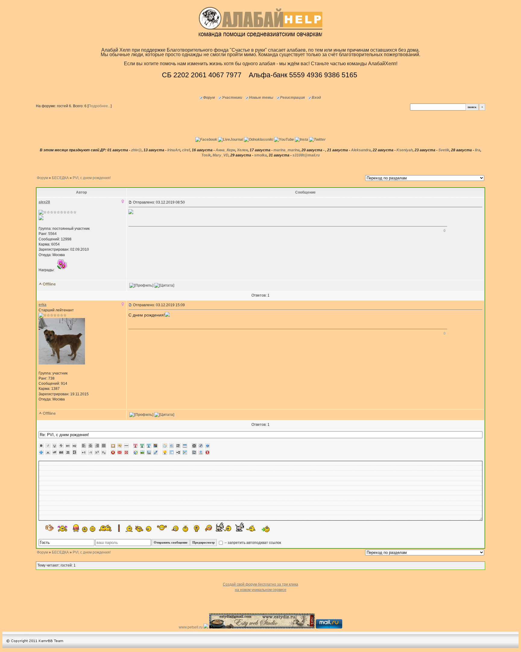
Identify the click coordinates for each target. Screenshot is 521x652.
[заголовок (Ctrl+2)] (74, 445)
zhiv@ (136, 150)
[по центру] (90, 445)
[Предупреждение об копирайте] (126, 452)
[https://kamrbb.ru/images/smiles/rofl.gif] (174, 528)
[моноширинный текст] (67, 452)
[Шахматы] (194, 445)
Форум (209, 97)
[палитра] (155, 445)
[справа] (97, 445)
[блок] (171, 445)
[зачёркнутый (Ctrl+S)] (61, 445)
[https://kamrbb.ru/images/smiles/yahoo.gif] (162, 528)
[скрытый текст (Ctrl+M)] (178, 445)
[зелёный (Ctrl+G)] (142, 445)
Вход (316, 97)
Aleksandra (361, 150)
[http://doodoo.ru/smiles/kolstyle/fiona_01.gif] (223, 527)
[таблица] (184, 445)
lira (477, 150)
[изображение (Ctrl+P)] (142, 452)
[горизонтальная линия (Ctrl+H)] (126, 445)
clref (186, 150)
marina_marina (286, 150)
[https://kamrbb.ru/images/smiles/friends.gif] (105, 528)
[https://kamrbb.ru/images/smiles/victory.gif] (139, 528)
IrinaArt (173, 150)
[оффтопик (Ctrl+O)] (54, 452)
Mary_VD (221, 155)
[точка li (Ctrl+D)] (171, 452)
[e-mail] (119, 452)
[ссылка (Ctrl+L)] (149, 452)
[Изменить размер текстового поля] (41, 452)
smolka (260, 155)
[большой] (83, 452)
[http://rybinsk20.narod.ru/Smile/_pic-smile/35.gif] (76, 528)
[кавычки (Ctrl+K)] (119, 445)
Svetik (443, 150)
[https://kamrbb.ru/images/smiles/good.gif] (149, 528)
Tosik (206, 155)
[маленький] (90, 452)
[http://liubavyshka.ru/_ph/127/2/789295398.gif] (62, 528)
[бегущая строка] (48, 452)
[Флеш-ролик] (200, 445)
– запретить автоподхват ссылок (252, 543)
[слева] (83, 445)
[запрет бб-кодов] (113, 452)
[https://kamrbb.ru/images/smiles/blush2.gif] (208, 528)
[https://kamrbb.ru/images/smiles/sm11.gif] (84, 529)
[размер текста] (74, 452)
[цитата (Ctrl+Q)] (165, 445)
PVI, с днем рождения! (92, 178)
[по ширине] (103, 445)
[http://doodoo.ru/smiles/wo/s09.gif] (50, 528)
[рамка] (113, 445)
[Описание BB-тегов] (207, 445)
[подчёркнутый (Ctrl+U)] (54, 445)
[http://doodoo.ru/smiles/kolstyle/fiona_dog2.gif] (245, 527)
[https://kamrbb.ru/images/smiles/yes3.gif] (93, 528)
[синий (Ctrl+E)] (149, 445)
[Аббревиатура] (61, 452)
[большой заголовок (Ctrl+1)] (67, 445)
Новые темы (261, 97)
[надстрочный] (97, 452)
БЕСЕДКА (60, 178)
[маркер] (155, 452)
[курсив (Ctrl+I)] (48, 445)
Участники (232, 97)
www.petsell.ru (191, 627)
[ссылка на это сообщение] (130, 202)
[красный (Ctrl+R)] (135, 445)
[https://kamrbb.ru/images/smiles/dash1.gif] (125, 528)
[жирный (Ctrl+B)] (41, 445)
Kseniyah (404, 150)
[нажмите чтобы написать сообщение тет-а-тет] (41, 219)
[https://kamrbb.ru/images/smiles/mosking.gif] (184, 528)
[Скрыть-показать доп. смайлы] (265, 528)
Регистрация (292, 97)
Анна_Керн (225, 150)
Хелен (242, 150)
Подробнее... (99, 106)
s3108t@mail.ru (306, 155)
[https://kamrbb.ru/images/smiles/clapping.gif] (197, 528)
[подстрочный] (103, 452)
